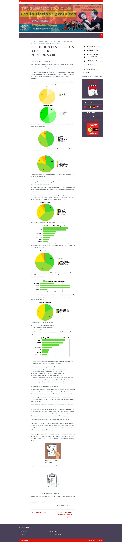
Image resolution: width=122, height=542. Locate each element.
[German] (94, 106)
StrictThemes (99, 540)
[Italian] (90, 106)
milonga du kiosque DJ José (93, 46)
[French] (85, 106)
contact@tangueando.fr (56, 534)
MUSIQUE (39, 35)
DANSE (30, 35)
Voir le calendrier (85, 72)
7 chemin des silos (22, 531)
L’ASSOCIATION (82, 35)
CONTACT (93, 35)
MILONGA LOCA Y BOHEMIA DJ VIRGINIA (95, 58)
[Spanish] (87, 106)
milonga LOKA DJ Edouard (93, 50)
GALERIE (61, 35)
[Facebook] (24, 1)
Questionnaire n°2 (40, 512)
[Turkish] (96, 106)
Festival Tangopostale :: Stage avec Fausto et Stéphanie (64, 515)
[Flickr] (23, 1)
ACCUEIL (22, 35)
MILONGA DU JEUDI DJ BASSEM (93, 54)
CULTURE (70, 35)
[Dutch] (99, 106)
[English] (88, 106)
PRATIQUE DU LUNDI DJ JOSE (93, 69)
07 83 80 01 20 (55, 531)
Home (32, 41)
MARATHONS (50, 35)
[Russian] (98, 106)
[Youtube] (21, 1)
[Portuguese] (92, 106)
